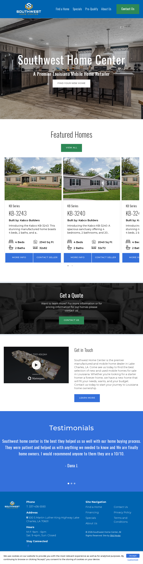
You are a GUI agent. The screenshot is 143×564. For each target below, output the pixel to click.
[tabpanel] (33, 210)
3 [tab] (76, 485)
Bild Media (115, 535)
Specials (77, 9)
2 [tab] (73, 266)
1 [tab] (69, 266)
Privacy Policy (122, 512)
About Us (106, 9)
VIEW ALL (71, 147)
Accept (132, 555)
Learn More (87, 397)
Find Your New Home (71, 83)
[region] (71, 557)
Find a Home (62, 9)
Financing (92, 512)
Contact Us (127, 8)
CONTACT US (71, 320)
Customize (132, 559)
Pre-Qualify (91, 9)
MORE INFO (19, 257)
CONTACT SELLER (47, 257)
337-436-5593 (37, 506)
